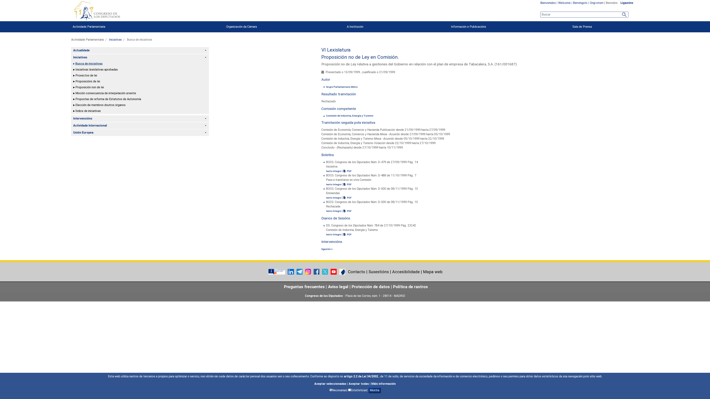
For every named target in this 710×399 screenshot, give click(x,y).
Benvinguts (580, 3)
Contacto (356, 271)
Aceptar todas (359, 384)
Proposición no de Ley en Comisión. (360, 57)
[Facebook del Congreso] (317, 271)
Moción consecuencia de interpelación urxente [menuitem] (105, 93)
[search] (584, 15)
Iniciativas (115, 39)
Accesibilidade (406, 271)
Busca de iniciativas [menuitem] (89, 63)
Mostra (374, 390)
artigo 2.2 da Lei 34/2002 (361, 376)
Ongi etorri (596, 3)
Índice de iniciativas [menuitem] (88, 111)
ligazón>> (327, 249)
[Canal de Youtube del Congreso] (334, 271)
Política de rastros (410, 286)
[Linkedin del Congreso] (291, 271)
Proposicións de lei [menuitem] (87, 81)
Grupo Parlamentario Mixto (342, 86)
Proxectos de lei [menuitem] (86, 75)
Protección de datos (371, 286)
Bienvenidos (548, 3)
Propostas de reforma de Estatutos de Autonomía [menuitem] (108, 99)
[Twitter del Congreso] (325, 271)
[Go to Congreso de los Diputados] (97, 10)
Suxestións (378, 271)
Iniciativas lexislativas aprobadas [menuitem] (96, 69)
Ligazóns (627, 3)
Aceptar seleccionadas (330, 384)
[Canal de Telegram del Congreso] (300, 271)
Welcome (564, 3)
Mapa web (432, 271)
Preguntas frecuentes (304, 286)
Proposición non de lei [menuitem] (89, 87)
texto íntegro (334, 171)
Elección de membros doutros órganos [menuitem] (100, 105)
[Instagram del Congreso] (308, 271)
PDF (348, 171)
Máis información (383, 384)
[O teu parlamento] (277, 271)
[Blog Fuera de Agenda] (342, 271)
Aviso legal (338, 286)
